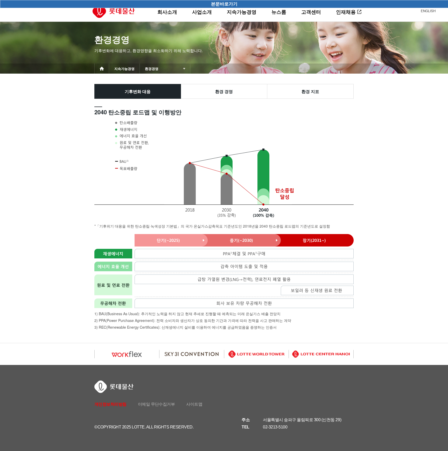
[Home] (102, 70)
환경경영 (151, 68)
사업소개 (202, 11)
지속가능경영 (241, 11)
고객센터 (311, 11)
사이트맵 (194, 404)
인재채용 (346, 11)
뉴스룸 (278, 11)
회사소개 (167, 11)
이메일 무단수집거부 (156, 404)
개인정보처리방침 (110, 404)
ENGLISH (428, 10)
